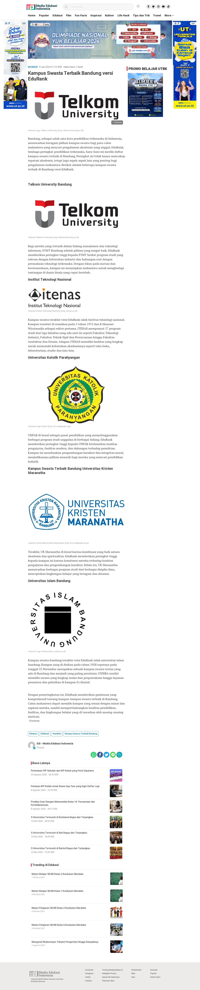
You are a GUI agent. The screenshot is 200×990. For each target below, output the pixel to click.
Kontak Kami (136, 970)
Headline (57, 733)
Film (68, 16)
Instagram (89, 973)
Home (31, 16)
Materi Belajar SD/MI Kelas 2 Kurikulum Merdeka (57, 874)
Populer (44, 16)
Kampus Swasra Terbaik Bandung (81, 733)
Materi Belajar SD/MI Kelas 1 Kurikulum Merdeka (57, 891)
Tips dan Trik (141, 16)
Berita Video (155, 977)
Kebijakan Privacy (109, 973)
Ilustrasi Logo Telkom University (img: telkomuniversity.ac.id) (56, 130)
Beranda (153, 970)
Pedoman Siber (108, 980)
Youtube (88, 980)
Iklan (133, 973)
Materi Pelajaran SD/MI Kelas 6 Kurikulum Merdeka (59, 925)
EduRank (45, 733)
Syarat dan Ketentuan (111, 977)
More (168, 16)
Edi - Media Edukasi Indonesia (55, 744)
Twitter (88, 977)
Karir (133, 977)
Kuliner (109, 16)
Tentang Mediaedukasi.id (112, 970)
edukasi (33, 733)
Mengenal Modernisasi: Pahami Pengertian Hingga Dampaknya (65, 942)
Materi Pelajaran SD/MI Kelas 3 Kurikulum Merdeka (59, 908)
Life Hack (123, 16)
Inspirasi (95, 16)
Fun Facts (81, 16)
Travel (157, 16)
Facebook (89, 970)
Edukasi (58, 16)
